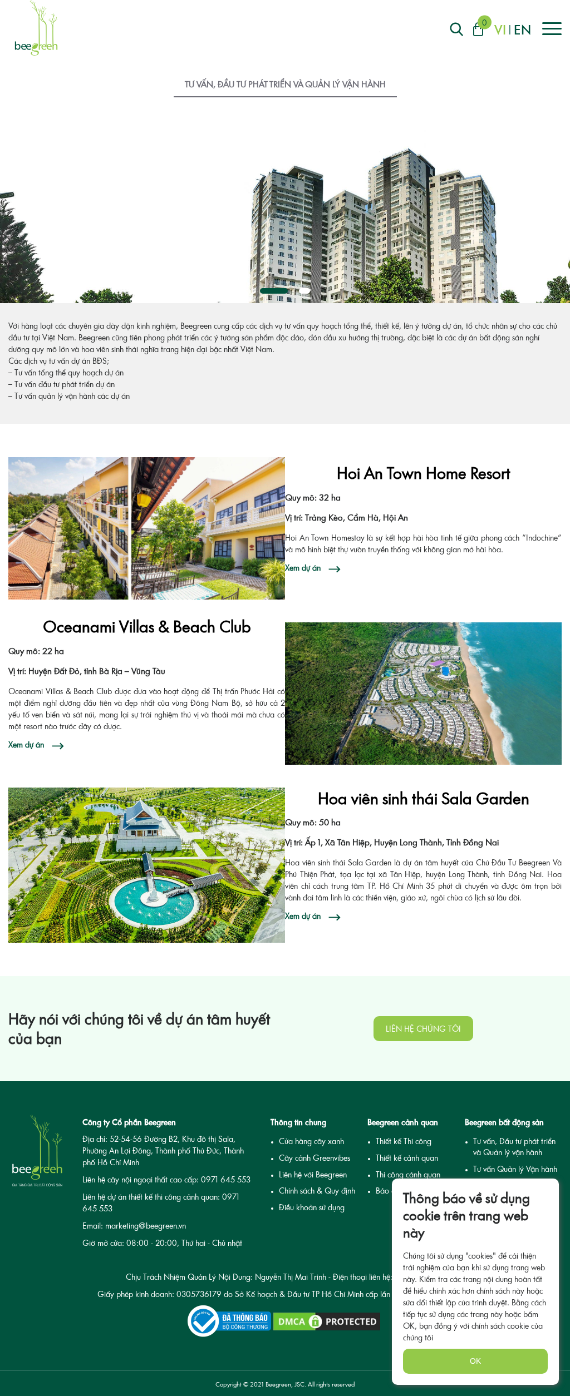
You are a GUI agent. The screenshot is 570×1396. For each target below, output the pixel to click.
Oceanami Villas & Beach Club (147, 626)
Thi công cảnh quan (408, 1174)
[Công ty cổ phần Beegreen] (36, 28)
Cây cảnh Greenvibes (314, 1158)
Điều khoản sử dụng (312, 1207)
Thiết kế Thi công (403, 1141)
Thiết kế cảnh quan (407, 1158)
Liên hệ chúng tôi (423, 1028)
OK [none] (475, 1361)
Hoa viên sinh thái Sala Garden (423, 798)
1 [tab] (274, 291)
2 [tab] (304, 291)
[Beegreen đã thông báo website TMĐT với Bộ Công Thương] (229, 1321)
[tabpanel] (285, 208)
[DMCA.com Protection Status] (326, 1321)
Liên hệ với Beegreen (313, 1174)
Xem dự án (303, 567)
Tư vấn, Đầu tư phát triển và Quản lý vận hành (285, 84)
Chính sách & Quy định (317, 1190)
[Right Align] (456, 29)
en (522, 29)
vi (500, 29)
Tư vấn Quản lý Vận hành (515, 1169)
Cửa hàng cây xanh (311, 1141)
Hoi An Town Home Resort (423, 473)
